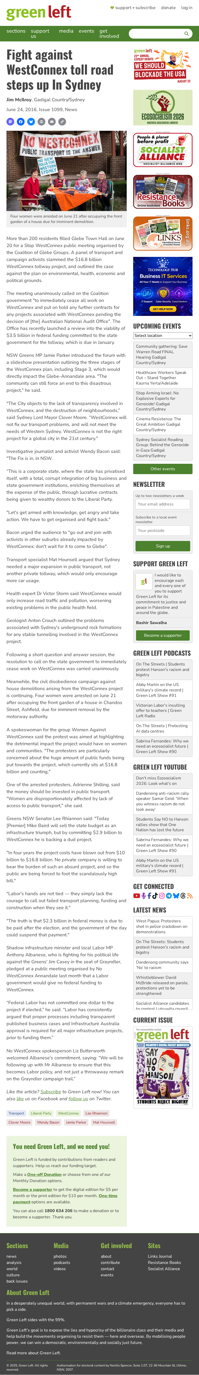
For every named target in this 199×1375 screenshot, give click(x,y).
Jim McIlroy (19, 100)
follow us (78, 1099)
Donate (168, 8)
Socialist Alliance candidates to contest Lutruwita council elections (162, 988)
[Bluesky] (31, 122)
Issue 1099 (51, 109)
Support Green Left (160, 563)
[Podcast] (143, 896)
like (20, 1099)
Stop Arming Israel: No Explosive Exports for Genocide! (157, 398)
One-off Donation (44, 1174)
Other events (163, 469)
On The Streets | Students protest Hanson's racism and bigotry (162, 669)
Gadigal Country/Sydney (59, 100)
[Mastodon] (10, 122)
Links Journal (160, 1256)
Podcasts (62, 1262)
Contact (107, 1269)
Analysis (14, 1262)
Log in (187, 8)
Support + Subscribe (135, 8)
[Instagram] (162, 896)
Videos (60, 1269)
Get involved (109, 33)
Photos (60, 1256)
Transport (16, 1113)
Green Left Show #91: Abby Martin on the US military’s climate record (162, 1009)
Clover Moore (19, 1122)
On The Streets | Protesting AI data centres (162, 728)
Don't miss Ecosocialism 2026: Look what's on (158, 780)
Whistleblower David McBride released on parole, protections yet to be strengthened (162, 965)
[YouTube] (136, 896)
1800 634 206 (59, 1211)
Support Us (40, 33)
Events (86, 30)
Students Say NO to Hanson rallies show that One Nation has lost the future (162, 824)
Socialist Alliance (164, 1269)
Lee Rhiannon (97, 1113)
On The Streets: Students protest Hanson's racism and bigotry (162, 926)
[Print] (41, 122)
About (106, 1256)
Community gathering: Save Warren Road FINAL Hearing (162, 352)
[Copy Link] (62, 122)
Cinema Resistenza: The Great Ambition (158, 421)
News (71, 109)
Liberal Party (41, 1113)
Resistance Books (164, 1262)
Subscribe (50, 1092)
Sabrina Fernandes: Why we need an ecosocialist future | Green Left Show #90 (162, 746)
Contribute (110, 1262)
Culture (13, 1275)
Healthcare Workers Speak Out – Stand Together (161, 375)
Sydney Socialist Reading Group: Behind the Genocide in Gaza (162, 445)
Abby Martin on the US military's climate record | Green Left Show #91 (159, 690)
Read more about (33, 1353)
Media (66, 30)
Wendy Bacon (48, 1122)
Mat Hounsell (104, 1122)
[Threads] (183, 896)
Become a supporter (32, 1189)
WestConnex (68, 1113)
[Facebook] (21, 122)
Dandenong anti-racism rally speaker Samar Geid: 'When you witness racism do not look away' (162, 801)
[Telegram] (169, 896)
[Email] (52, 122)
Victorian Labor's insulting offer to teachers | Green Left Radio (160, 711)
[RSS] (190, 896)
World (11, 1269)
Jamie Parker (76, 1122)
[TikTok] (155, 896)
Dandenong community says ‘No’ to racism (162, 944)
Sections (16, 30)
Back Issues (17, 1281)
